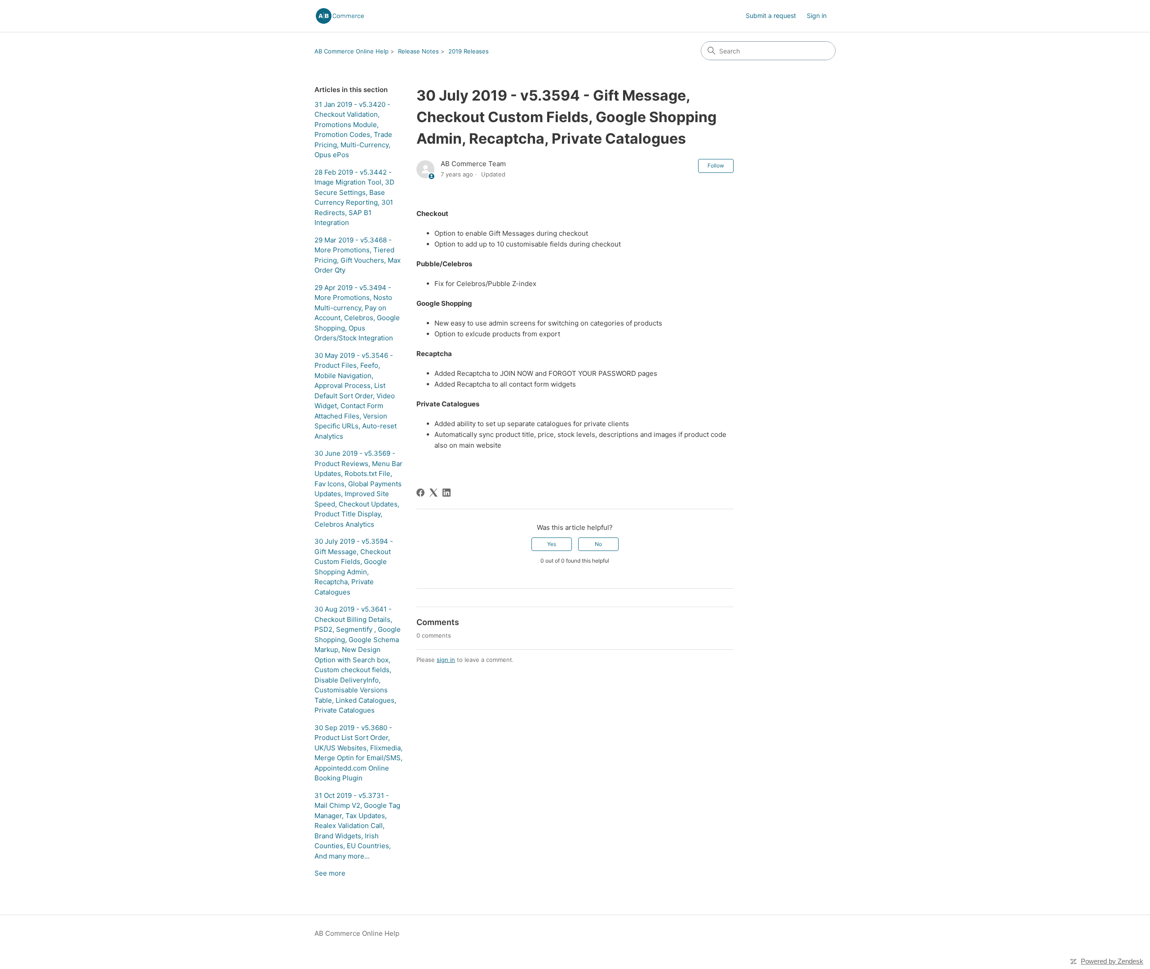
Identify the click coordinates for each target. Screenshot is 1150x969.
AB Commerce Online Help (351, 51)
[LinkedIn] (446, 493)
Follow (716, 165)
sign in (446, 659)
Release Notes (418, 51)
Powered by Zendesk (1112, 961)
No (598, 544)
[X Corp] (433, 493)
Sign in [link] (817, 15)
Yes (551, 544)
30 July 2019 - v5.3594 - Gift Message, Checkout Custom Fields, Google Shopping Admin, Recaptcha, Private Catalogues (353, 566)
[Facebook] (420, 493)
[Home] (339, 16)
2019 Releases (468, 51)
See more (329, 873)
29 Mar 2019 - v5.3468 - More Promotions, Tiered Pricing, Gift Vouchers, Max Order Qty (357, 255)
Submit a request (771, 15)
